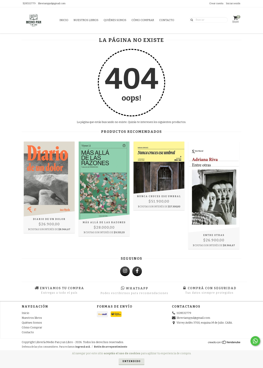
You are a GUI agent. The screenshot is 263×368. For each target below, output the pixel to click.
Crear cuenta (216, 3)
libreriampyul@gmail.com (51, 3)
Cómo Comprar (143, 20)
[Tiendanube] (224, 343)
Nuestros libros (86, 20)
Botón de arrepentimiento (110, 346)
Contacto (166, 20)
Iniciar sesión (233, 3)
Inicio (63, 20)
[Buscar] (191, 19)
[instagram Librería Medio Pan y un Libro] (125, 271)
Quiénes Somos (115, 20)
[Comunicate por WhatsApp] (255, 341)
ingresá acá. (82, 346)
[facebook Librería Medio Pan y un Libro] (137, 271)
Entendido (131, 361)
